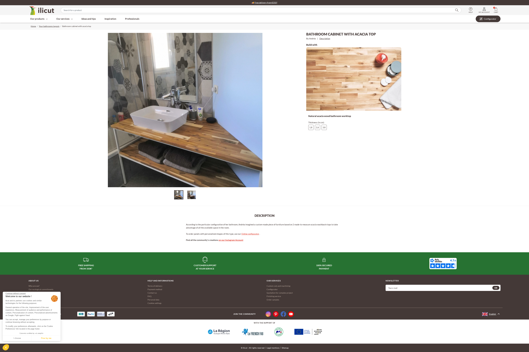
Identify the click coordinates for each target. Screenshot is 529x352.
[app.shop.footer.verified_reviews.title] (443, 263)
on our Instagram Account (231, 240)
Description (324, 38)
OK (495, 288)
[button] (5, 347)
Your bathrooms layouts (49, 26)
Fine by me (46, 338)
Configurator (490, 18)
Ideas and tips (88, 18)
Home (33, 26)
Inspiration (110, 18)
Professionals (132, 18)
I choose (17, 338)
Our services (63, 18)
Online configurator (250, 234)
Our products (37, 18)
